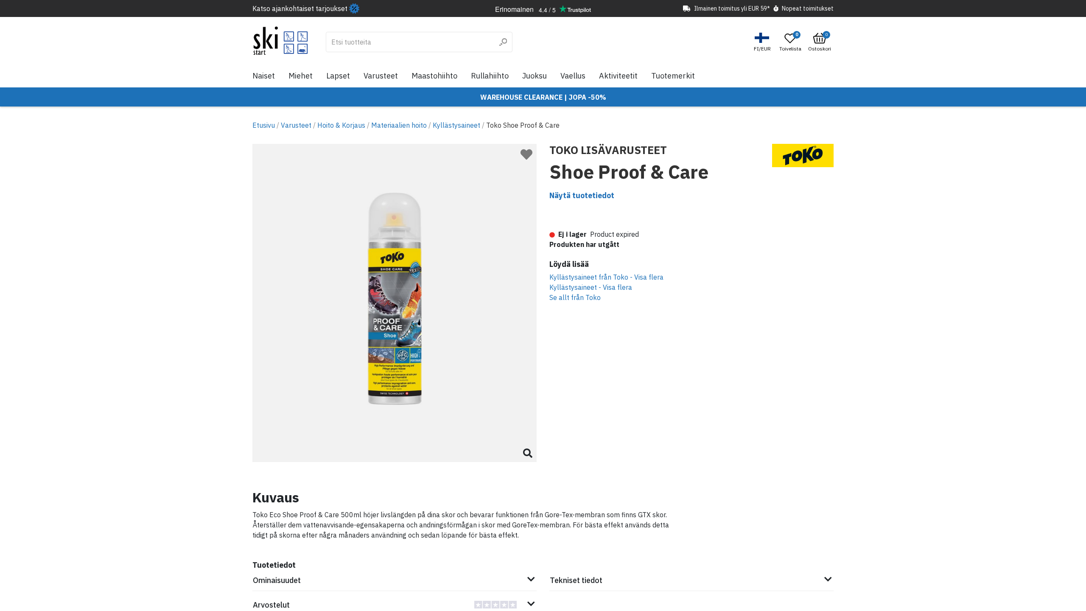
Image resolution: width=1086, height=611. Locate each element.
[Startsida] (280, 40)
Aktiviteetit (618, 76)
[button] (763, 42)
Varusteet (381, 76)
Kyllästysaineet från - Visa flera (606, 277)
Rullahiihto (490, 76)
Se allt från (575, 297)
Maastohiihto (434, 76)
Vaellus (572, 76)
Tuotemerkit (673, 76)
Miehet (300, 76)
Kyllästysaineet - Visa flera (590, 287)
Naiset (263, 76)
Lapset (338, 76)
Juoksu (534, 76)
